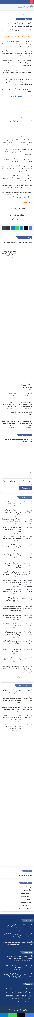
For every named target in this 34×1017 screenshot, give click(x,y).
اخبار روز (21, 14)
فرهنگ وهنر (29, 998)
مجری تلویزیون (15, 998)
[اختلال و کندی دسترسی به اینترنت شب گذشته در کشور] (25, 415)
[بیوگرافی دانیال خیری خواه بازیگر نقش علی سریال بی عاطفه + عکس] (27, 547)
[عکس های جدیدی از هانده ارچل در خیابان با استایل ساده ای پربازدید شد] (9, 415)
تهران (6, 992)
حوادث (30, 995)
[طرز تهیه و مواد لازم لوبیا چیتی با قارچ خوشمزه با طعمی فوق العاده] (27, 538)
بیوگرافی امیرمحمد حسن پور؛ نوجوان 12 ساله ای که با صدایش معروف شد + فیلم (12, 608)
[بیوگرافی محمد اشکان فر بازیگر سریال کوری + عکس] (27, 643)
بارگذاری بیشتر (17, 676)
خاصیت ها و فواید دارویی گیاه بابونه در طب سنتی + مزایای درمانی (12, 512)
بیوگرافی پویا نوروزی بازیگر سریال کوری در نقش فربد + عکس (13, 634)
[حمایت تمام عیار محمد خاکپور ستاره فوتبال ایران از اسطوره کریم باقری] (9, 245)
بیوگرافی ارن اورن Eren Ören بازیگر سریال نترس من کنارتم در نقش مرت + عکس (11, 717)
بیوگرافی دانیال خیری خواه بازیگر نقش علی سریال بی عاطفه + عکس (11, 546)
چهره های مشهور (27, 1001)
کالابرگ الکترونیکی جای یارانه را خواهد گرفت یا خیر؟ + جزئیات (9, 404)
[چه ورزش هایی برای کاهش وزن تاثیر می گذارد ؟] (27, 936)
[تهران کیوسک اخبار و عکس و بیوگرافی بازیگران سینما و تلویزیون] (25, 7)
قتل (22, 998)
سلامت (17, 995)
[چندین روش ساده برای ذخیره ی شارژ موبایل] (27, 626)
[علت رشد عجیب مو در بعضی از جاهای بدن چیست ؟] (27, 651)
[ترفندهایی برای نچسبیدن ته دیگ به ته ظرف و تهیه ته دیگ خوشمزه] (27, 669)
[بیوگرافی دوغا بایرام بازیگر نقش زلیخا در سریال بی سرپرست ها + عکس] (27, 700)
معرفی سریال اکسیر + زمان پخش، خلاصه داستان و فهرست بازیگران (12, 565)
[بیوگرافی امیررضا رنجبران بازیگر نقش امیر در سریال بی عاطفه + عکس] (27, 529)
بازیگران (12, 992)
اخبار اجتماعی (20, 19)
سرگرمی (24, 995)
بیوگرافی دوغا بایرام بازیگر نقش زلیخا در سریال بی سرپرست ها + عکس (11, 700)
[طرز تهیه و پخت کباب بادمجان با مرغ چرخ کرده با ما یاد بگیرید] (27, 617)
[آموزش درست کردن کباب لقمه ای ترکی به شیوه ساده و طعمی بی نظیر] (27, 583)
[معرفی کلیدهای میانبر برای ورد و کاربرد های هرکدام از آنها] (27, 976)
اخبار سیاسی (7, 988)
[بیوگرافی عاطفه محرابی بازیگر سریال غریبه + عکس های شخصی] (27, 692)
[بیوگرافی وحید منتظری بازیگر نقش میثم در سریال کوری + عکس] (27, 660)
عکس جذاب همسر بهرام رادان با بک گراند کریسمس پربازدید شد (25, 385)
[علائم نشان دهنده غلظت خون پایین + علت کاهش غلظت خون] (27, 944)
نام (31, 465)
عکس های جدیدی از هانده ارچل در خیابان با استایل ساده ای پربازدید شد (9, 423)
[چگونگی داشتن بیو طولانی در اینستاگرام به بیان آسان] (27, 557)
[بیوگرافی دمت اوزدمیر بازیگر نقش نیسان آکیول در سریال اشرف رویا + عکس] (27, 794)
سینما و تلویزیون (9, 995)
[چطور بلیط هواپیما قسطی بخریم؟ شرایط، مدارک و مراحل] (27, 521)
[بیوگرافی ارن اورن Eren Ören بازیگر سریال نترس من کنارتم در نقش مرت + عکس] (27, 718)
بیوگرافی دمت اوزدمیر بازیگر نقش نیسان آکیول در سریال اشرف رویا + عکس (12, 726)
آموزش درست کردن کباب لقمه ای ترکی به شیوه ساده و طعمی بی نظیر (11, 582)
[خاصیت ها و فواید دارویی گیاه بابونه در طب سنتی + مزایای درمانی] (27, 512)
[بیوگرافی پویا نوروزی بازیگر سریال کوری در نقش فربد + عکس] (27, 634)
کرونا (19, 1001)
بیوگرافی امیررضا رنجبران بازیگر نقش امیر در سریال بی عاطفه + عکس (11, 529)
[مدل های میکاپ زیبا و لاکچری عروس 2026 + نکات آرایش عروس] (27, 574)
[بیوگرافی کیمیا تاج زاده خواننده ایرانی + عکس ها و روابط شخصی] (27, 592)
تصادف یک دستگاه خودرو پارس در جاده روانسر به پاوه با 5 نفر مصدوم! (25, 404)
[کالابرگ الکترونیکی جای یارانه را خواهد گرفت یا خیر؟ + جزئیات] (9, 396)
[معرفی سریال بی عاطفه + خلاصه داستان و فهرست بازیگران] (27, 600)
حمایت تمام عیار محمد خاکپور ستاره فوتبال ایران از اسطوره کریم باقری (9, 253)
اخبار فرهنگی (28, 992)
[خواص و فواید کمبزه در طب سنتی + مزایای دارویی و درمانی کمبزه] (27, 709)
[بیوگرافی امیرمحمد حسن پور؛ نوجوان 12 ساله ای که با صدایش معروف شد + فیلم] (27, 608)
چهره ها (7, 998)
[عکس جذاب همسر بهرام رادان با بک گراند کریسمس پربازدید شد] (25, 311)
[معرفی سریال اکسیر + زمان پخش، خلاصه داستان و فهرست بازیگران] (27, 565)
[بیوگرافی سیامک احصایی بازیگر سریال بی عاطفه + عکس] (27, 504)
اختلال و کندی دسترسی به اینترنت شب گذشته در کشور (25, 423)
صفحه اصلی (28, 14)
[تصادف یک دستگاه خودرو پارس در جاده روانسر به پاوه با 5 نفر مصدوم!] (25, 396)
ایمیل (30, 473)
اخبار (30, 988)
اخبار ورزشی (19, 992)
